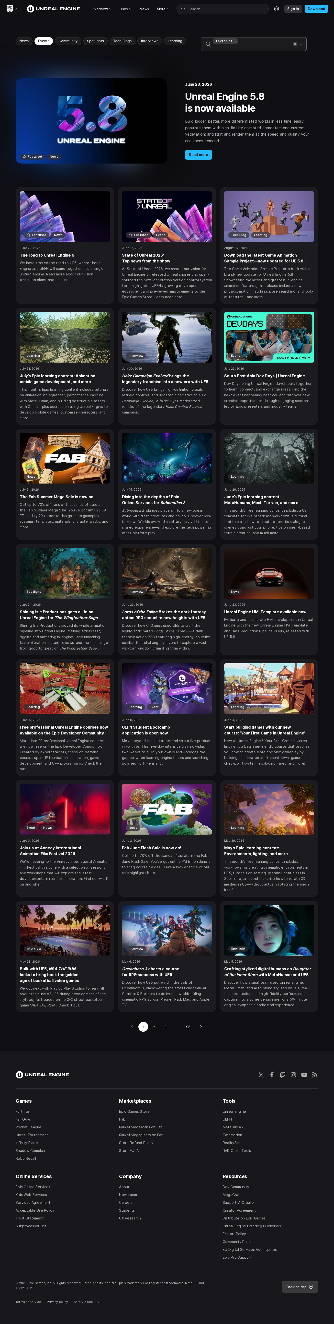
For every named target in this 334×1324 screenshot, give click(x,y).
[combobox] (252, 47)
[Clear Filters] (295, 44)
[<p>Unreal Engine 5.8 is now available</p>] (167, 121)
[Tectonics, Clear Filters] (235, 41)
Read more (198, 155)
